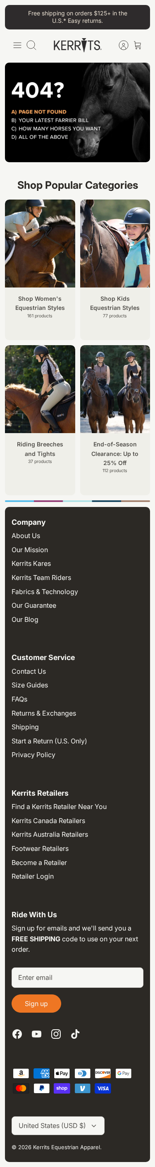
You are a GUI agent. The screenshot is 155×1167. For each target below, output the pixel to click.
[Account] (119, 45)
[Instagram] (56, 1034)
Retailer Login (33, 876)
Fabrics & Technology (45, 591)
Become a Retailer (39, 862)
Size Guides (30, 685)
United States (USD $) (52, 1125)
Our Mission (30, 550)
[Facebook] (17, 1034)
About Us (26, 535)
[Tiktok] (75, 1034)
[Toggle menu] (17, 45)
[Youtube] (36, 1034)
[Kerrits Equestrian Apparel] (78, 45)
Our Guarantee (34, 605)
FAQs (19, 699)
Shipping (25, 727)
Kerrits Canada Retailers (48, 820)
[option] (77, 501)
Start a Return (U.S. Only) (49, 741)
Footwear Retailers (40, 848)
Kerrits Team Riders (41, 577)
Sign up (36, 1003)
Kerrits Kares (31, 563)
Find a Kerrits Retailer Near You (59, 806)
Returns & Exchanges (44, 713)
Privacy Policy (33, 754)
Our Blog (25, 619)
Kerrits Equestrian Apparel (66, 1147)
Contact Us (29, 671)
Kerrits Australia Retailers (50, 834)
